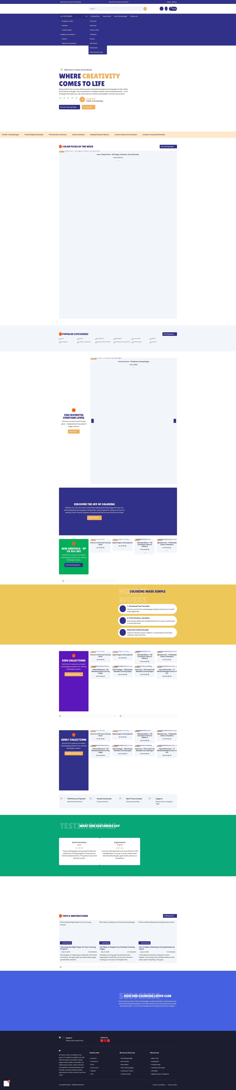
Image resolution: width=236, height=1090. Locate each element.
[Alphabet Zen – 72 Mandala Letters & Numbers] (167, 539)
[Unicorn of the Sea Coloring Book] (97, 539)
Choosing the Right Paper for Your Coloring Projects (78, 948)
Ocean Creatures (86, 342)
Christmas (141, 339)
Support (159, 799)
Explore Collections (73, 674)
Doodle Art (104, 339)
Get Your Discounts (73, 565)
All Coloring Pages (167, 146)
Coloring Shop (95, 16)
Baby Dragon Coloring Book (122, 543)
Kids (68, 339)
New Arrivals (106, 16)
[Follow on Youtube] (105, 1040)
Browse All (72, 431)
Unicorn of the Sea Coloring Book (100, 543)
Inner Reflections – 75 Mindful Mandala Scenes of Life (167, 671)
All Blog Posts (169, 916)
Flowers (159, 342)
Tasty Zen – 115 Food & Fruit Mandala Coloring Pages (145, 670)
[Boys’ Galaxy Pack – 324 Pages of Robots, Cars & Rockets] (79, 151)
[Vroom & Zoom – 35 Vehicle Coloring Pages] (105, 358)
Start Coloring (93, 518)
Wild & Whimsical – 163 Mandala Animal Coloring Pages (101, 671)
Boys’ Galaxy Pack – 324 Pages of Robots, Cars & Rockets (118, 154)
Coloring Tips (66, 943)
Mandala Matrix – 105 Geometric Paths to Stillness (144, 544)
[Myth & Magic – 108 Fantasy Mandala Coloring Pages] (122, 666)
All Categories (169, 334)
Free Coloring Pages (120, 16)
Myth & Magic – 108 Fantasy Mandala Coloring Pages (123, 670)
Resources (134, 16)
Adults (86, 339)
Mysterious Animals (104, 342)
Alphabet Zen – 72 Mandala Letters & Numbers (167, 543)
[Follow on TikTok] (108, 1040)
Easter (159, 339)
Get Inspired (87, 107)
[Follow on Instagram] (101, 1040)
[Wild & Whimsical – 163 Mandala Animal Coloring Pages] (100, 666)
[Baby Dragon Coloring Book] (120, 539)
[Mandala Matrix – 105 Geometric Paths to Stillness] (145, 539)
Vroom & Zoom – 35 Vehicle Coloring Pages (133, 362)
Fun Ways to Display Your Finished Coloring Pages (117, 948)
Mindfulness (141, 342)
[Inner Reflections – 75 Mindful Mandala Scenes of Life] (167, 666)
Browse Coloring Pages (68, 107)
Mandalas (122, 339)
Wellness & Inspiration (122, 342)
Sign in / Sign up (172, 2)
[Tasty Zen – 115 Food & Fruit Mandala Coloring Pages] (145, 666)
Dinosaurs (68, 342)
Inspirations (105, 943)
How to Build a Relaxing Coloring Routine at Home (157, 948)
